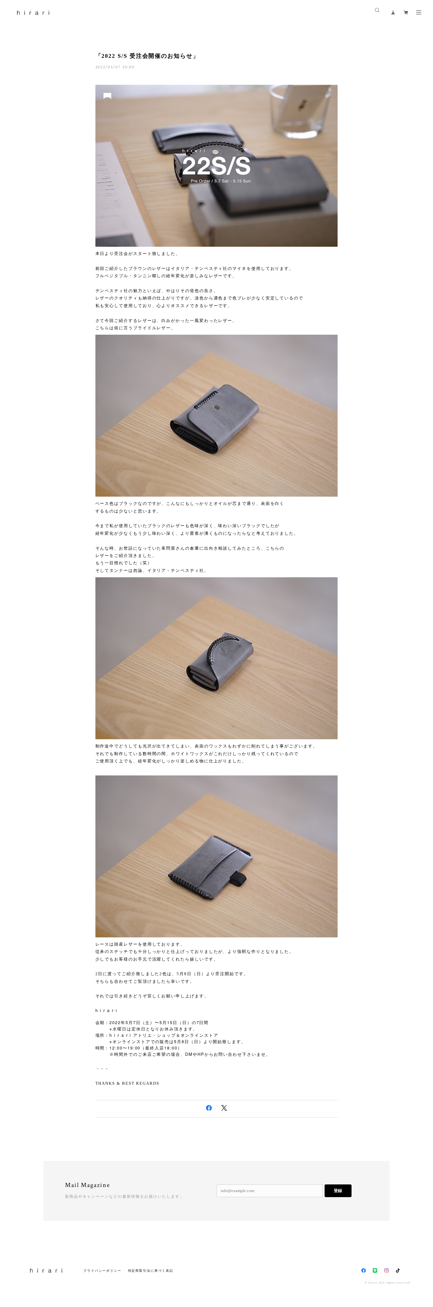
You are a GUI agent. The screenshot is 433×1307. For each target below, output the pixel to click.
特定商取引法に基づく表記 (150, 1270)
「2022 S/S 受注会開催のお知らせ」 (147, 56)
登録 (338, 1190)
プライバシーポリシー (102, 1270)
